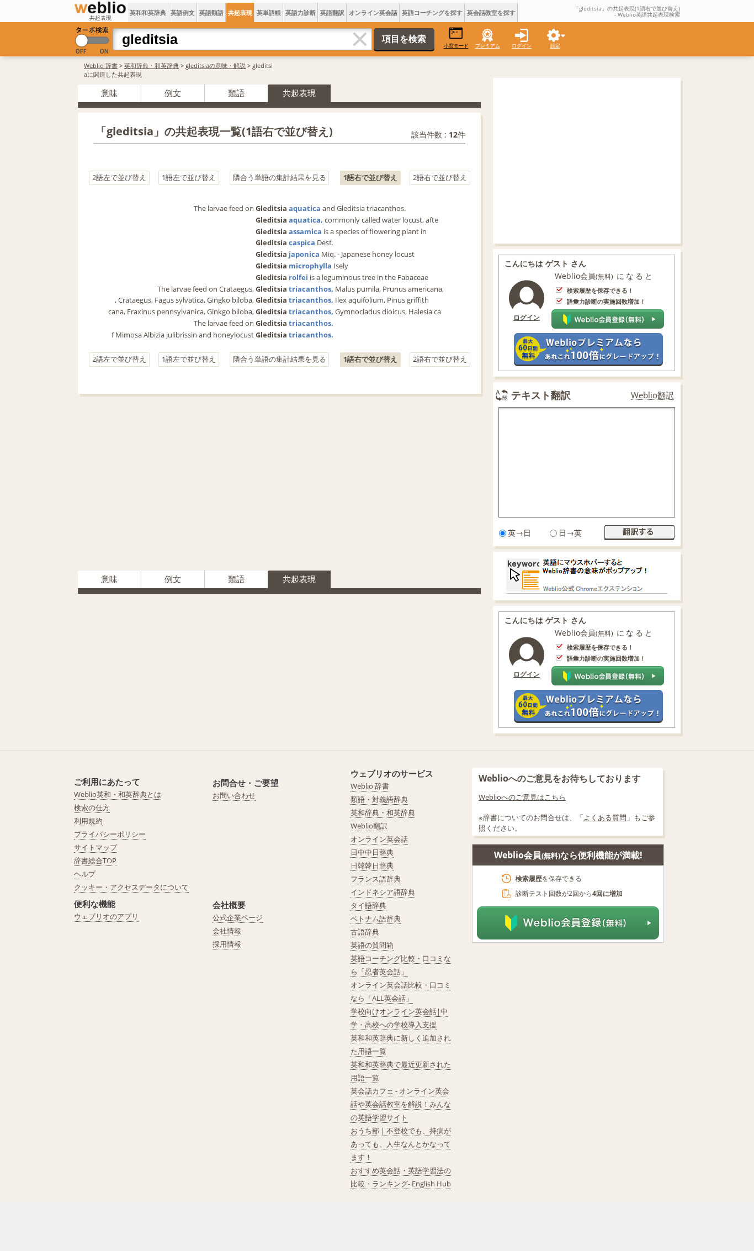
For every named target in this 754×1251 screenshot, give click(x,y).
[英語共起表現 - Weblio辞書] (100, 7)
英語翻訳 (332, 12)
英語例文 (183, 12)
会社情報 (227, 931)
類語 (236, 92)
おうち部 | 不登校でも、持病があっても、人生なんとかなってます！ (401, 1144)
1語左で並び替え (189, 177)
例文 (172, 92)
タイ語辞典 (368, 905)
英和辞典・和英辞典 (151, 65)
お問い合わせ (234, 795)
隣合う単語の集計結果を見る (279, 177)
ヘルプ (84, 874)
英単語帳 (269, 12)
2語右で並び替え (440, 177)
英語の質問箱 (372, 945)
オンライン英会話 (373, 12)
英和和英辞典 (148, 12)
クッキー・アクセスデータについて (131, 887)
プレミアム (487, 45)
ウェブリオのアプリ (106, 916)
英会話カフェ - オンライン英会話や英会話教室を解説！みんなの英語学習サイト (401, 1104)
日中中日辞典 (372, 852)
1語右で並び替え (370, 177)
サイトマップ (95, 847)
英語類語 (211, 12)
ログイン (522, 45)
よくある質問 (604, 817)
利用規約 (88, 821)
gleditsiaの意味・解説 (215, 65)
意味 (109, 92)
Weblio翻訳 (652, 395)
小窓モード (456, 45)
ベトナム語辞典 (376, 918)
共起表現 (240, 12)
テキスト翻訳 (541, 395)
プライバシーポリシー (110, 834)
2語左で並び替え (119, 177)
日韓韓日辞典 (372, 865)
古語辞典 (365, 932)
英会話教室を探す (491, 12)
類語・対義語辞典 (379, 799)
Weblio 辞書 (101, 65)
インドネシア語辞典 (383, 892)
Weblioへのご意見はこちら (522, 797)
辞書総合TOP (95, 860)
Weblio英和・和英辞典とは (117, 794)
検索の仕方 (92, 807)
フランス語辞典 (376, 879)
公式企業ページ (238, 917)
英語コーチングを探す (432, 12)
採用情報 (227, 944)
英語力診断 (300, 12)
